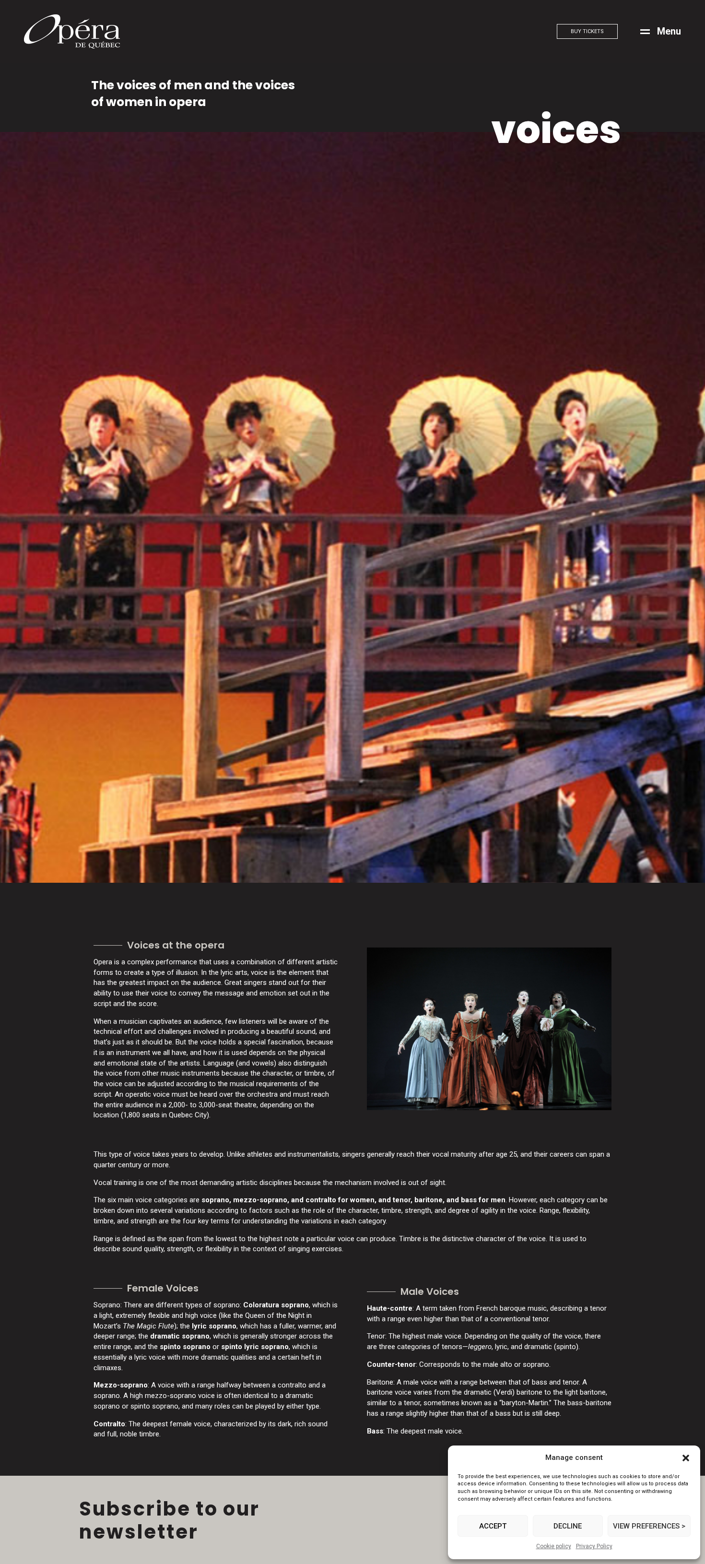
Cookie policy (553, 1546)
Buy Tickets (587, 31)
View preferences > (649, 1526)
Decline (567, 1526)
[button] (686, 1458)
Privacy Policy (594, 1546)
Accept (492, 1526)
